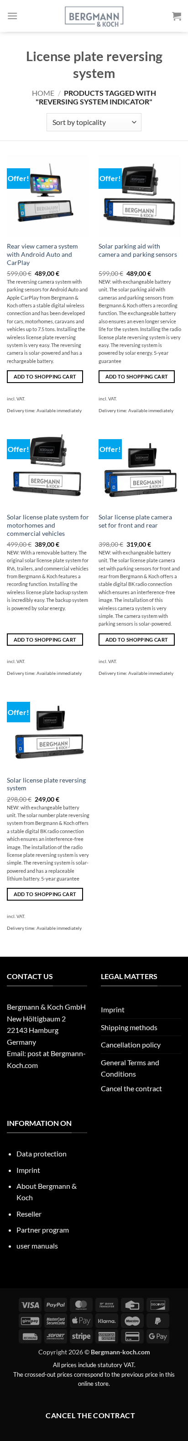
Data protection (41, 1153)
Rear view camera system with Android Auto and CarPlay (42, 254)
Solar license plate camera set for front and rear (135, 521)
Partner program (42, 1229)
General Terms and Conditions (130, 1068)
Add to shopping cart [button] (45, 376)
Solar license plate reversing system (46, 784)
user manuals (37, 1245)
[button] (12, 16)
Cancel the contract (131, 1088)
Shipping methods (129, 1027)
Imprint (113, 1009)
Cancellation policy (131, 1044)
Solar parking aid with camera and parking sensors (138, 250)
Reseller (29, 1213)
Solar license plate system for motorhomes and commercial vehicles (48, 525)
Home (43, 92)
